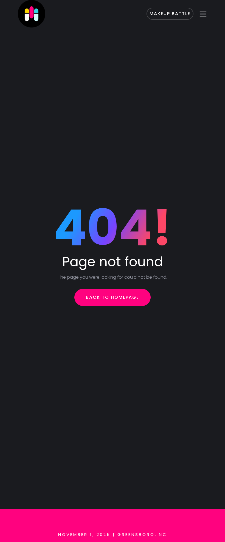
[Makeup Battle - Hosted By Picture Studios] (46, 13)
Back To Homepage (112, 297)
